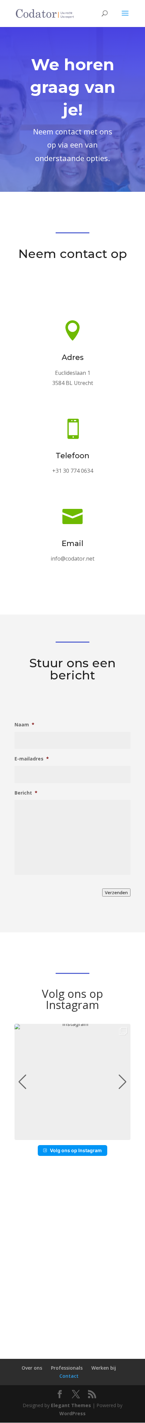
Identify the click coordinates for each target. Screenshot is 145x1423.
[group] (72, 1082)
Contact (69, 1375)
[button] (72, 1135)
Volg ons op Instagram (76, 1150)
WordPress (72, 1413)
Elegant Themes (71, 1405)
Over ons (32, 1368)
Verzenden (116, 892)
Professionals (67, 1368)
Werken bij (103, 1368)
